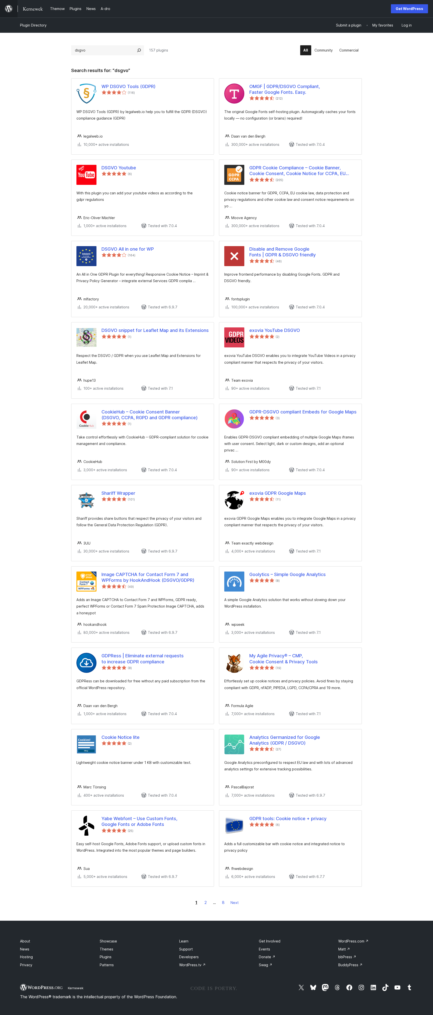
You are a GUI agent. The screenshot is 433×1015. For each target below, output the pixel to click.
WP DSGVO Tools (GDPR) (128, 86)
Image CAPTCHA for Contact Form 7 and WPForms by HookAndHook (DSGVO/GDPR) (147, 577)
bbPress (347, 957)
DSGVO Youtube (118, 167)
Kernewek (75, 988)
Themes (106, 949)
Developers (189, 957)
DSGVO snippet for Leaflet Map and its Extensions (155, 330)
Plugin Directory (33, 25)
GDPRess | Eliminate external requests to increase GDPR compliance (142, 658)
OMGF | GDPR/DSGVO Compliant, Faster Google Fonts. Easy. (284, 89)
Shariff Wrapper (118, 493)
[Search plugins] (139, 50)
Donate (267, 957)
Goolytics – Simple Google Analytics (287, 574)
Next (235, 902)
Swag (265, 965)
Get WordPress (409, 9)
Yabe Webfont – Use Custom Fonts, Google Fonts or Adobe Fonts (139, 821)
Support (186, 949)
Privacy (26, 965)
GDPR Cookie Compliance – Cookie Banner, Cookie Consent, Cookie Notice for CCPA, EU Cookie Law (297, 171)
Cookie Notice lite (120, 737)
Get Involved (269, 941)
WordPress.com (353, 941)
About (25, 941)
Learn (183, 941)
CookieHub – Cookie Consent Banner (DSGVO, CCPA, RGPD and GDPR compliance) (149, 414)
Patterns (107, 965)
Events (264, 949)
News (24, 949)
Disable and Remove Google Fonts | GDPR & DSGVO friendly (282, 251)
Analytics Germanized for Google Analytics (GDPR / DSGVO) (284, 740)
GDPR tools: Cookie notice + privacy (288, 818)
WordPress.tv (192, 965)
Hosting (26, 957)
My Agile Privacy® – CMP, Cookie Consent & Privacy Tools (283, 658)
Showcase (108, 941)
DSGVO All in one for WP (127, 249)
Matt (344, 949)
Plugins (106, 957)
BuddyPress (350, 965)
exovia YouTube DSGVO (274, 330)
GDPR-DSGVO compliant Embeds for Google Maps (303, 411)
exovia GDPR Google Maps (277, 493)
